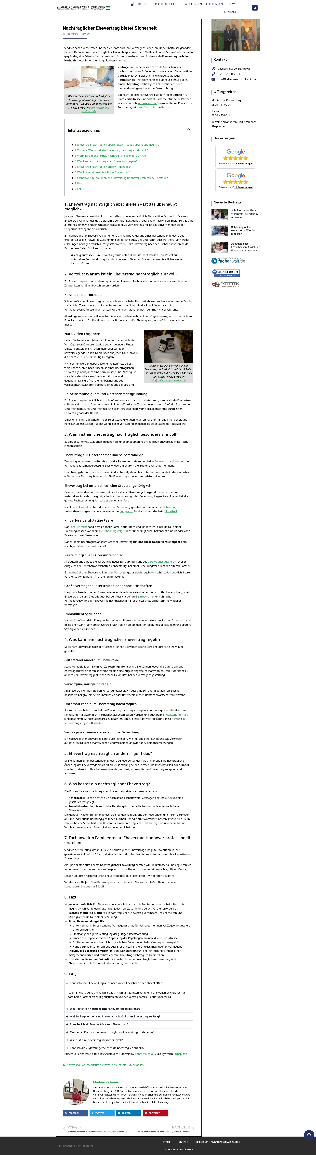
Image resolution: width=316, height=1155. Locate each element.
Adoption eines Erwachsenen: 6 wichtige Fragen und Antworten (245, 247)
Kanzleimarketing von (68, 1145)
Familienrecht (78, 527)
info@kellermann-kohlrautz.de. (168, 380)
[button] (255, 8)
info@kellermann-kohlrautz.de (96, 109)
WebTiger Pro (86, 1145)
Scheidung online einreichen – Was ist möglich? (243, 231)
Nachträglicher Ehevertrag (97, 1065)
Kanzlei (143, 4)
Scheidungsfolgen (115, 531)
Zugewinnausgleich (167, 461)
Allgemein (138, 1065)
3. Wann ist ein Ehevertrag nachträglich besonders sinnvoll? (112, 155)
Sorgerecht (126, 511)
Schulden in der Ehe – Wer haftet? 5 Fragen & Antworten (244, 214)
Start (166, 1141)
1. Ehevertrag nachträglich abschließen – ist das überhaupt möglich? (117, 144)
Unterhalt (171, 511)
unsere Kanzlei (147, 103)
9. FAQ (78, 189)
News (232, 4)
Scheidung (169, 507)
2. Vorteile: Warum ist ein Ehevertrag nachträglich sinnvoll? (111, 150)
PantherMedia (144, 1054)
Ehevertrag (73, 1065)
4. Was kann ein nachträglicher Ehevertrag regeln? (106, 161)
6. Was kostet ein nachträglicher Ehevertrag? (102, 172)
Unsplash (181, 1054)
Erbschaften (147, 596)
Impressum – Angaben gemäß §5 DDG (217, 1141)
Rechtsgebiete (165, 4)
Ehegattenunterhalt (175, 714)
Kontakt (230, 12)
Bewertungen (192, 4)
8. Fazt (78, 183)
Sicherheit (120, 1065)
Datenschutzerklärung (178, 1149)
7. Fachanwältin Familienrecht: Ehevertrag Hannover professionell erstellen (121, 178)
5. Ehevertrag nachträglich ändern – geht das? (103, 167)
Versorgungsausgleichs (162, 561)
